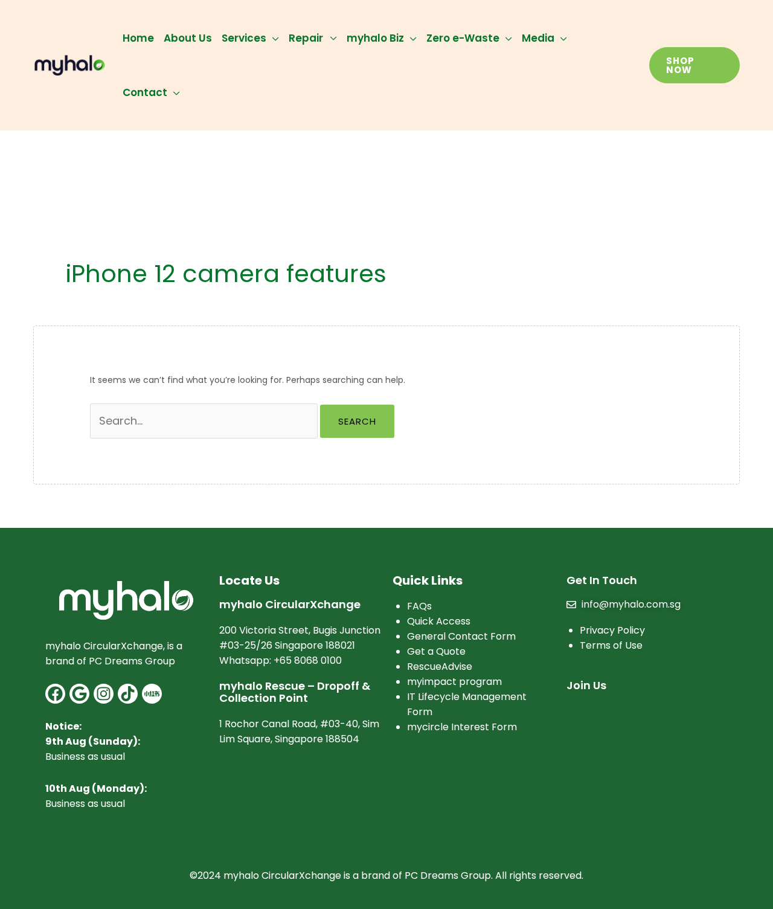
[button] (694, 65)
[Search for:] (205, 422)
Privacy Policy (612, 630)
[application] (272, 38)
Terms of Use (611, 645)
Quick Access (438, 621)
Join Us (586, 685)
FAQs (419, 606)
